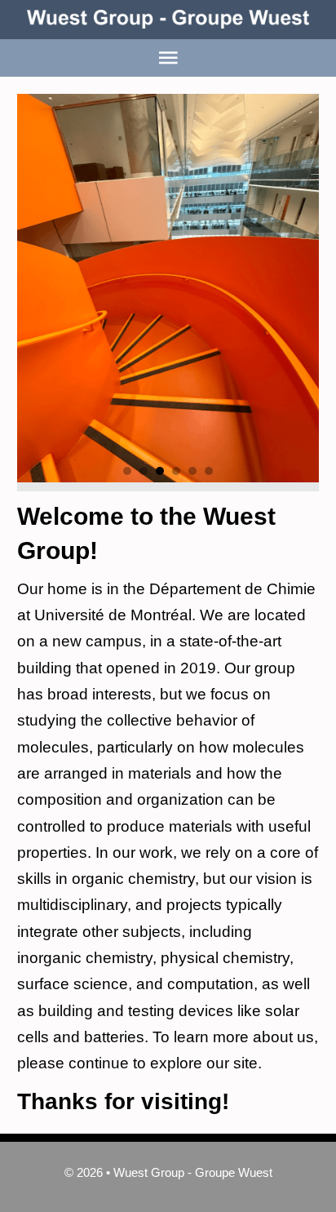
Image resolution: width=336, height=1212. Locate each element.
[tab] (127, 471)
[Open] (168, 58)
